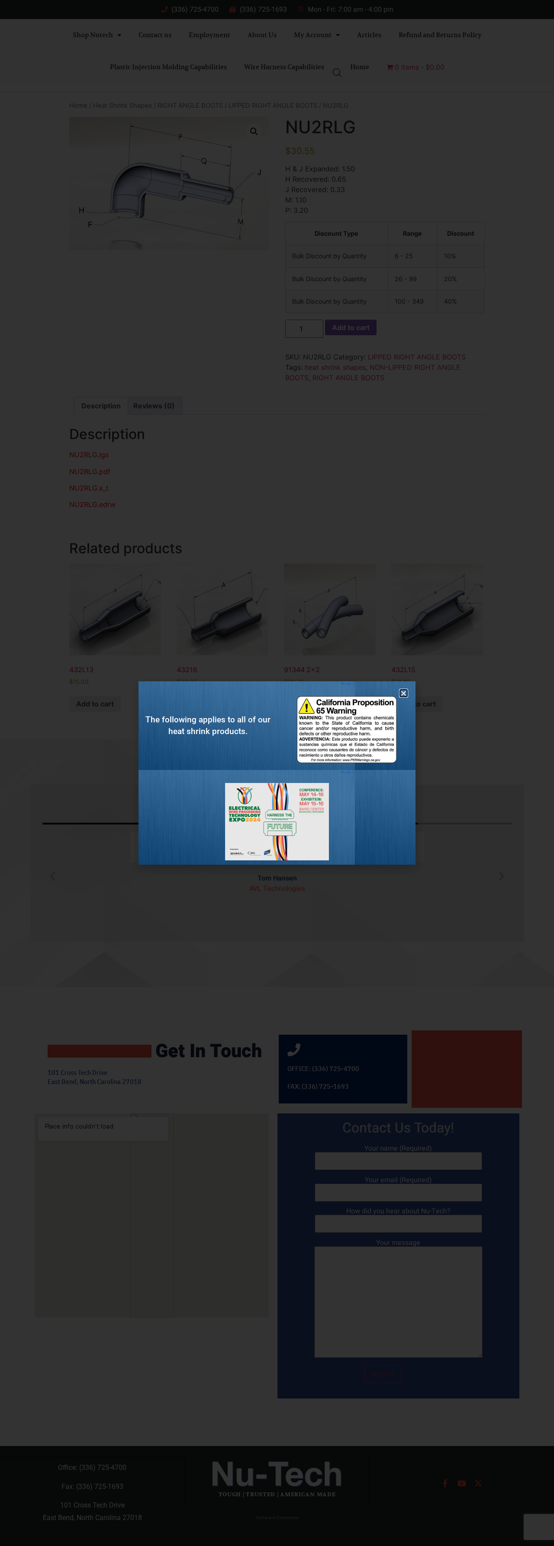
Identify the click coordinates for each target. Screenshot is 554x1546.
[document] (277, 773)
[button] (403, 693)
